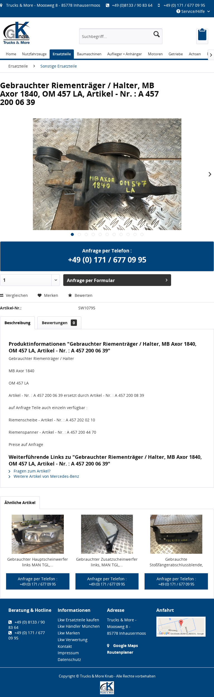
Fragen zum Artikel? (31, 471)
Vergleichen (16, 295)
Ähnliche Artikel (19, 502)
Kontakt (65, 646)
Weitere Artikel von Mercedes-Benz (46, 476)
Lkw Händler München (79, 626)
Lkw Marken (69, 633)
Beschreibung (17, 322)
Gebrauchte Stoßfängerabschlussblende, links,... (176, 562)
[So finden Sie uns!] (181, 627)
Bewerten (83, 295)
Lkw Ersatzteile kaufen (78, 619)
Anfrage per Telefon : (37, 581)
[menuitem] (105, 5)
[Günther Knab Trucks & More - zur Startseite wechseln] (17, 33)
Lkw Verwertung (72, 639)
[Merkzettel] (202, 36)
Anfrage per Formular (91, 280)
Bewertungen (58, 322)
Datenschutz (69, 659)
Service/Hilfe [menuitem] (193, 11)
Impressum (68, 652)
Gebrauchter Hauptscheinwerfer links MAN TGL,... (37, 562)
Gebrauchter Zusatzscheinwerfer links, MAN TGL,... (107, 562)
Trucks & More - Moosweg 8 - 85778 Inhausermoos (53, 5)
